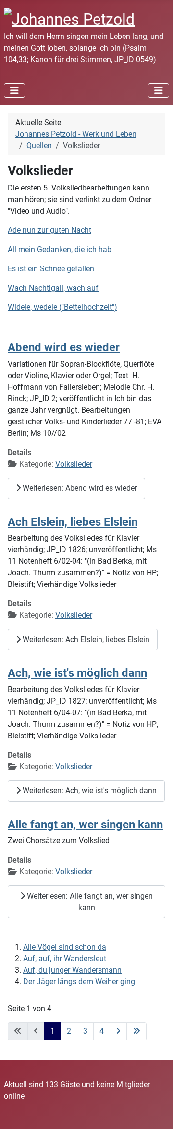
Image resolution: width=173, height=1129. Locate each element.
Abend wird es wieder (64, 347)
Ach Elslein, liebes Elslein (72, 522)
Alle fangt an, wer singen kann (85, 824)
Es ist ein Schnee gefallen (51, 268)
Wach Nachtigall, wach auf (53, 287)
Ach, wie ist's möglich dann (77, 673)
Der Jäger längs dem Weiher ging (79, 981)
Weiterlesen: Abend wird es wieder (79, 488)
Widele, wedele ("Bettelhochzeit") (62, 307)
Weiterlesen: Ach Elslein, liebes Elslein (85, 639)
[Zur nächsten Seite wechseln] (118, 1031)
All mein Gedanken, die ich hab (59, 249)
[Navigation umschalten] (14, 90)
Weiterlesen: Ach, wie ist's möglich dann (89, 790)
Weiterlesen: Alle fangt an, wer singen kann (89, 901)
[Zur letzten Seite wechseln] (136, 1031)
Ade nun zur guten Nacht (49, 230)
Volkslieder (73, 464)
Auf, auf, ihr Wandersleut (64, 958)
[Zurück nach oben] (156, 1111)
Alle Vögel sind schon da (64, 946)
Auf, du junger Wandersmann (72, 970)
